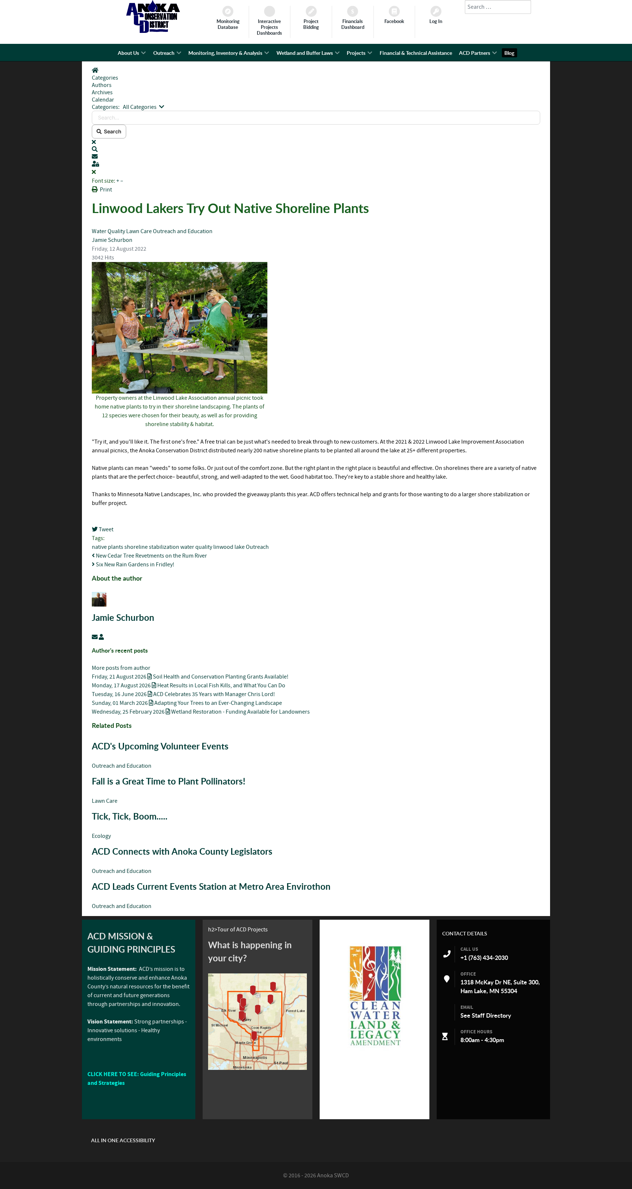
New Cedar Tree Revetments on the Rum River (151, 555)
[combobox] (498, 7)
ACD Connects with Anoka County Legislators (182, 851)
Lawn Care (139, 231)
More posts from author (121, 668)
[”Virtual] (257, 1021)
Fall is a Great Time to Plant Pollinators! (168, 781)
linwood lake (229, 547)
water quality (196, 547)
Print (106, 189)
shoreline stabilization (151, 547)
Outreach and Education (182, 231)
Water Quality (109, 231)
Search (111, 131)
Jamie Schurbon (112, 240)
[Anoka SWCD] (153, 31)
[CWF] (374, 995)
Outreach (257, 547)
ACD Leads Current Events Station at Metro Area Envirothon (211, 886)
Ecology (101, 836)
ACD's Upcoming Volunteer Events (160, 746)
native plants (107, 547)
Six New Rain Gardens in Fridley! (134, 564)
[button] (316, 149)
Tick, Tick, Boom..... (130, 816)
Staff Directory (491, 1015)
